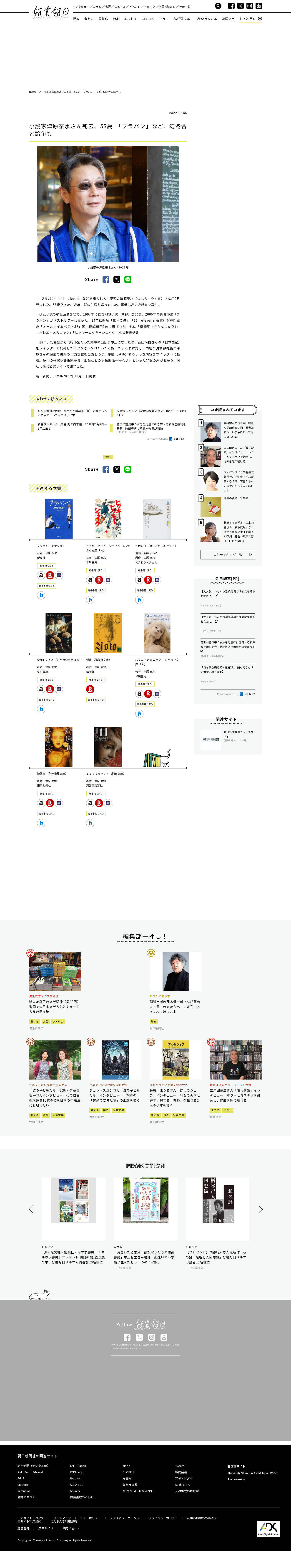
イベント (134, 6)
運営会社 (23, 1528)
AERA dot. (76, 1484)
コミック (148, 18)
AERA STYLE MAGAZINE (138, 1491)
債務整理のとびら (82, 1497)
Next (260, 1209)
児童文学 (58, 1115)
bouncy (75, 1491)
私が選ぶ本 (182, 18)
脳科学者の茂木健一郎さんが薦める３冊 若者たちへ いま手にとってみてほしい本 (239, 429)
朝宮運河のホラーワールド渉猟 (230, 1084)
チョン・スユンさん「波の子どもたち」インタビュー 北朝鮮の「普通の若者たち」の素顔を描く (114, 1095)
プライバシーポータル (124, 1518)
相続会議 (181, 1472)
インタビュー (81, 6)
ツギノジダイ (184, 1478)
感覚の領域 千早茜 (236, 498)
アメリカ (58, 1021)
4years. (180, 1465)
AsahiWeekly (236, 1479)
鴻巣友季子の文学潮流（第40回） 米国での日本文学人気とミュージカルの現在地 (55, 1006)
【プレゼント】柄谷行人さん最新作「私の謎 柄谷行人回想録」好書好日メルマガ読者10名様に (216, 1257)
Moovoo (23, 1484)
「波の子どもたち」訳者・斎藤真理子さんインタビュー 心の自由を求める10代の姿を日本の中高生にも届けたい (54, 1097)
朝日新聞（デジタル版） (34, 1465)
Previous (32, 1209)
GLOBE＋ (129, 1472)
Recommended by (157, 439)
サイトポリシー (90, 1518)
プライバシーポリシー (163, 1518)
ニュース (120, 6)
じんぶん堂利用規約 (63, 1521)
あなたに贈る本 (160, 996)
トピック (149, 6)
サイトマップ (62, 1518)
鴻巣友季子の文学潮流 (44, 996)
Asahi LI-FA (182, 1484)
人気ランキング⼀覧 (227, 554)
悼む (108, 457)
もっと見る (247, 19)
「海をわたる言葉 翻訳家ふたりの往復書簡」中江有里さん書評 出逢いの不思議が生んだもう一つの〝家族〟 (144, 1257)
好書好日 (51, 13)
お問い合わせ (71, 1528)
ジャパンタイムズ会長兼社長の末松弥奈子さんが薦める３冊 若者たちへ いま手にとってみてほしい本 (239, 481)
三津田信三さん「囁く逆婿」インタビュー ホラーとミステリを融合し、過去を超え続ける (239, 454)
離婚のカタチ (26, 1497)
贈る (154, 1021)
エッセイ (130, 18)
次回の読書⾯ (167, 6)
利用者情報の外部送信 (202, 1518)
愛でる (34, 1021)
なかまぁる (130, 1484)
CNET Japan (78, 1465)
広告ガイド (45, 1528)
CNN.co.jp (76, 1472)
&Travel (38, 1472)
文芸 (46, 1021)
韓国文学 (228, 18)
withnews (24, 1491)
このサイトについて (31, 1518)
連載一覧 (184, 6)
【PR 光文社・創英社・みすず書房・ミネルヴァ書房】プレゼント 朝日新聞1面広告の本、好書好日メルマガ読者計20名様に (73, 1257)
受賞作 (103, 18)
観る (76, 18)
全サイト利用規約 (29, 1521)
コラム (97, 6)
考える (89, 18)
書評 (108, 6)
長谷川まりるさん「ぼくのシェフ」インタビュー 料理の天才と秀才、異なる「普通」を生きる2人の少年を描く (175, 1097)
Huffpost (76, 1478)
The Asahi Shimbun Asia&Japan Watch (253, 1473)
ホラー (164, 18)
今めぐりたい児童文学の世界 (48, 1084)
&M (20, 1472)
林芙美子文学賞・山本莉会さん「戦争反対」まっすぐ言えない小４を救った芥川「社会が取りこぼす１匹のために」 (239, 532)
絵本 (116, 18)
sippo (126, 1465)
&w (27, 1472)
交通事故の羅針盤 (187, 1491)
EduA (21, 1478)
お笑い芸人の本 (206, 18)
